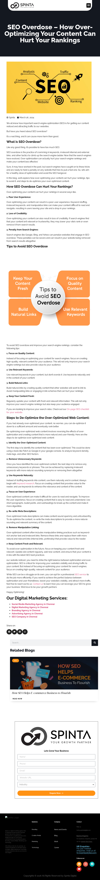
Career (56, 847)
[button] (88, 5)
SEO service (80, 574)
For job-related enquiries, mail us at (86, 849)
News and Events (60, 829)
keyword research (25, 483)
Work (56, 841)
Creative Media (36, 835)
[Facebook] (92, 864)
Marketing (35, 841)
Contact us (38, 584)
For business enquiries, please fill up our (87, 838)
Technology (35, 847)
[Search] (95, 642)
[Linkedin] (79, 864)
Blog (55, 835)
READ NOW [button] (17, 699)
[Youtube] (79, 869)
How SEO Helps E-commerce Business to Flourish (41, 693)
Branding (34, 829)
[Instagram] (85, 864)
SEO (15, 661)
